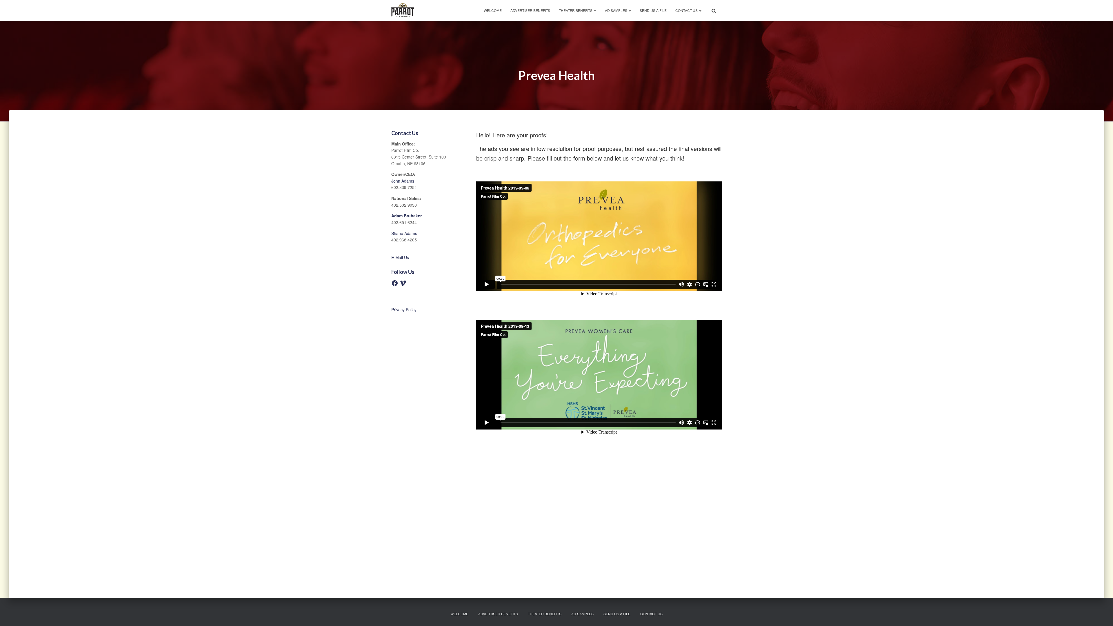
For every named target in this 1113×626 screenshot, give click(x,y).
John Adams (402, 181)
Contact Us (687, 10)
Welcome (493, 10)
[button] (594, 10)
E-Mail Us (400, 257)
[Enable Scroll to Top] (1101, 614)
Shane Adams (404, 233)
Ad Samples (616, 10)
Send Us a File (653, 10)
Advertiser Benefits (530, 10)
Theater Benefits (576, 10)
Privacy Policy (404, 309)
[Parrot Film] (403, 10)
